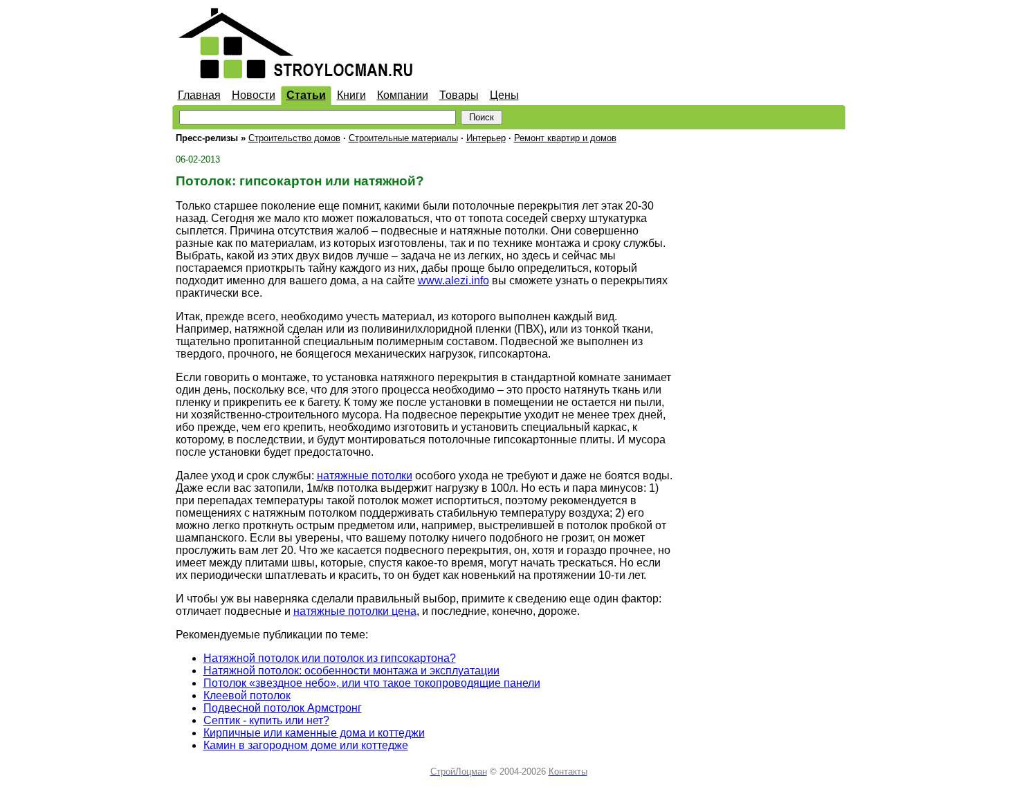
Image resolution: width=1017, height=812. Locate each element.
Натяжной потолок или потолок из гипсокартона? (329, 658)
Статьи (306, 95)
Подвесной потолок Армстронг (282, 708)
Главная (199, 95)
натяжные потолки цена (354, 611)
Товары (459, 95)
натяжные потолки (364, 475)
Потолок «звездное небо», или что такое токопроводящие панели (371, 683)
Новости (253, 95)
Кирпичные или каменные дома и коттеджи (314, 733)
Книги (351, 95)
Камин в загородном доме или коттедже (305, 745)
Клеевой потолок (247, 695)
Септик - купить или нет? (266, 720)
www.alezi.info (453, 280)
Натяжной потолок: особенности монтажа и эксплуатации (351, 670)
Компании (402, 95)
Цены (504, 95)
